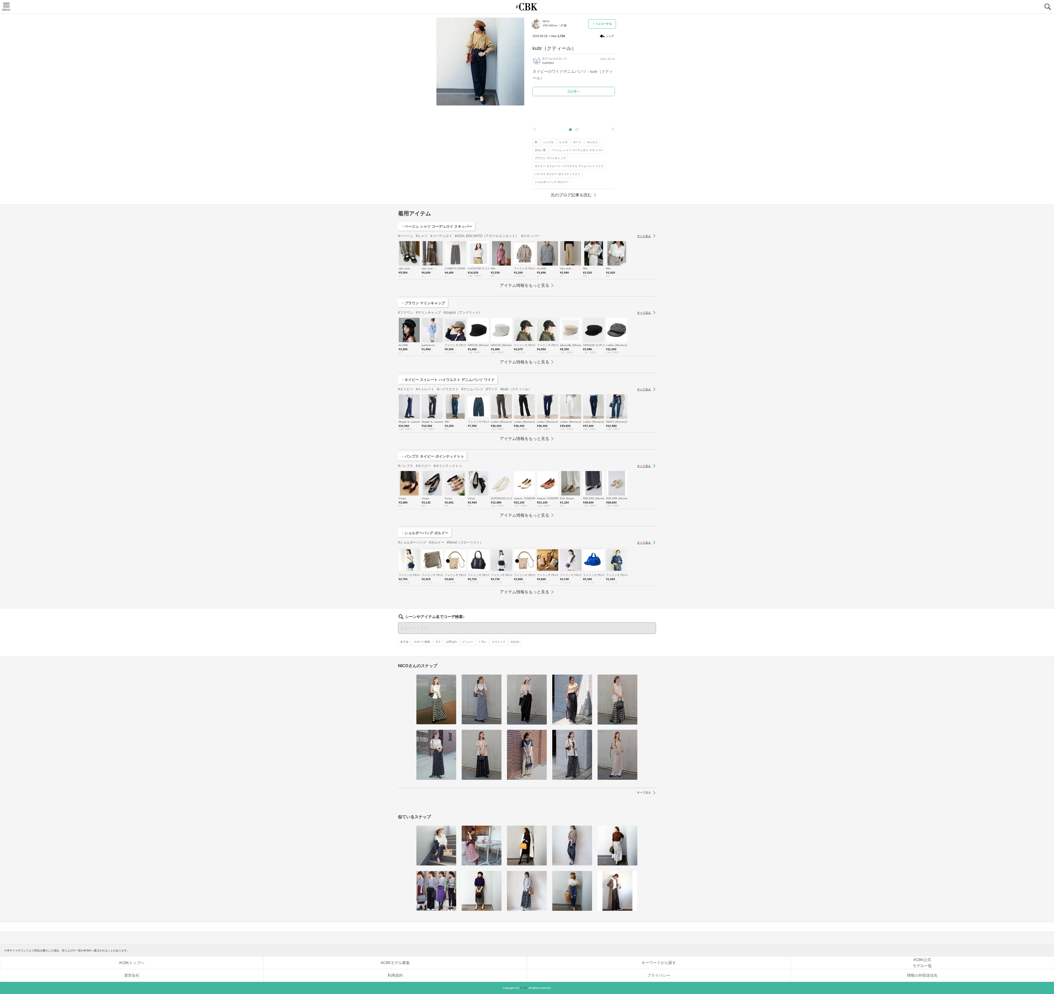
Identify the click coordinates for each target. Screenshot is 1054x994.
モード (577, 142)
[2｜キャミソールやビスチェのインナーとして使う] (527, 754)
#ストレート (425, 389)
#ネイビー (405, 389)
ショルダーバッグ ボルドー (551, 181)
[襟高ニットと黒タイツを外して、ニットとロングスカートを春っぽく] (527, 891)
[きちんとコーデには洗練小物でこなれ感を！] (481, 891)
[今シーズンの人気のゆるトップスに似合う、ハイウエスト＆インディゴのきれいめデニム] (572, 845)
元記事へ (573, 91)
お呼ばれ (451, 641)
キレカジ (592, 142)
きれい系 (540, 150)
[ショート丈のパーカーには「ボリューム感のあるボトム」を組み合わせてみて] (617, 891)
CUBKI (527, 6)
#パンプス (405, 466)
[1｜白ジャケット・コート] (527, 845)
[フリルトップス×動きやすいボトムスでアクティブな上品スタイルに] (572, 699)
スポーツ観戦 (422, 641)
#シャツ (422, 236)
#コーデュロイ (441, 236)
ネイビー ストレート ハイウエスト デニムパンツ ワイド (569, 166)
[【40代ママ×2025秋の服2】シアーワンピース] (617, 754)
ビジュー (467, 641)
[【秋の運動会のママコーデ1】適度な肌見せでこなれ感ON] (527, 699)
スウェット (499, 641)
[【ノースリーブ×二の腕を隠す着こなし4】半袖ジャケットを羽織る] (572, 754)
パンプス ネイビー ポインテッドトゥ (557, 174)
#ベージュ (405, 236)
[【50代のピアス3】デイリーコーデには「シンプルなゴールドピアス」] (481, 754)
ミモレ (482, 641)
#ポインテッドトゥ (448, 466)
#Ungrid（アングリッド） (463, 312)
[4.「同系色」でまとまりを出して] (481, 845)
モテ (438, 641)
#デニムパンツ (472, 389)
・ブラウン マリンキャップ (423, 303)
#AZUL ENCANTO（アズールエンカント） (486, 236)
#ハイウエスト (448, 389)
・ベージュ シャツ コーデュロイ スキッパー (436, 226)
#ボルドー (436, 542)
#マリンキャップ (428, 312)
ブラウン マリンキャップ (550, 158)
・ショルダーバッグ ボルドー (424, 533)
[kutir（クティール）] (436, 845)
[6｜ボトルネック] (617, 845)
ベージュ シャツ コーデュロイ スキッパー (577, 150)
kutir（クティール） (554, 48)
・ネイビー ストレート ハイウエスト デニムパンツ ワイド (448, 380)
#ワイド (492, 389)
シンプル (548, 142)
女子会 (404, 641)
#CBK (524, 987)
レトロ (563, 142)
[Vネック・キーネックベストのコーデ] (617, 699)
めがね (515, 641)
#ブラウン (405, 312)
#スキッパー (530, 236)
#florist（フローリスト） (465, 542)
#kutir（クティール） (516, 389)
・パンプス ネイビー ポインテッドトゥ (432, 456)
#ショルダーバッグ (412, 542)
